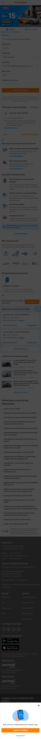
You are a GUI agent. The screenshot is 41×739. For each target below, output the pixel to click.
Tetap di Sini (20, 736)
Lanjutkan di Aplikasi (20, 730)
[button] (20, 369)
